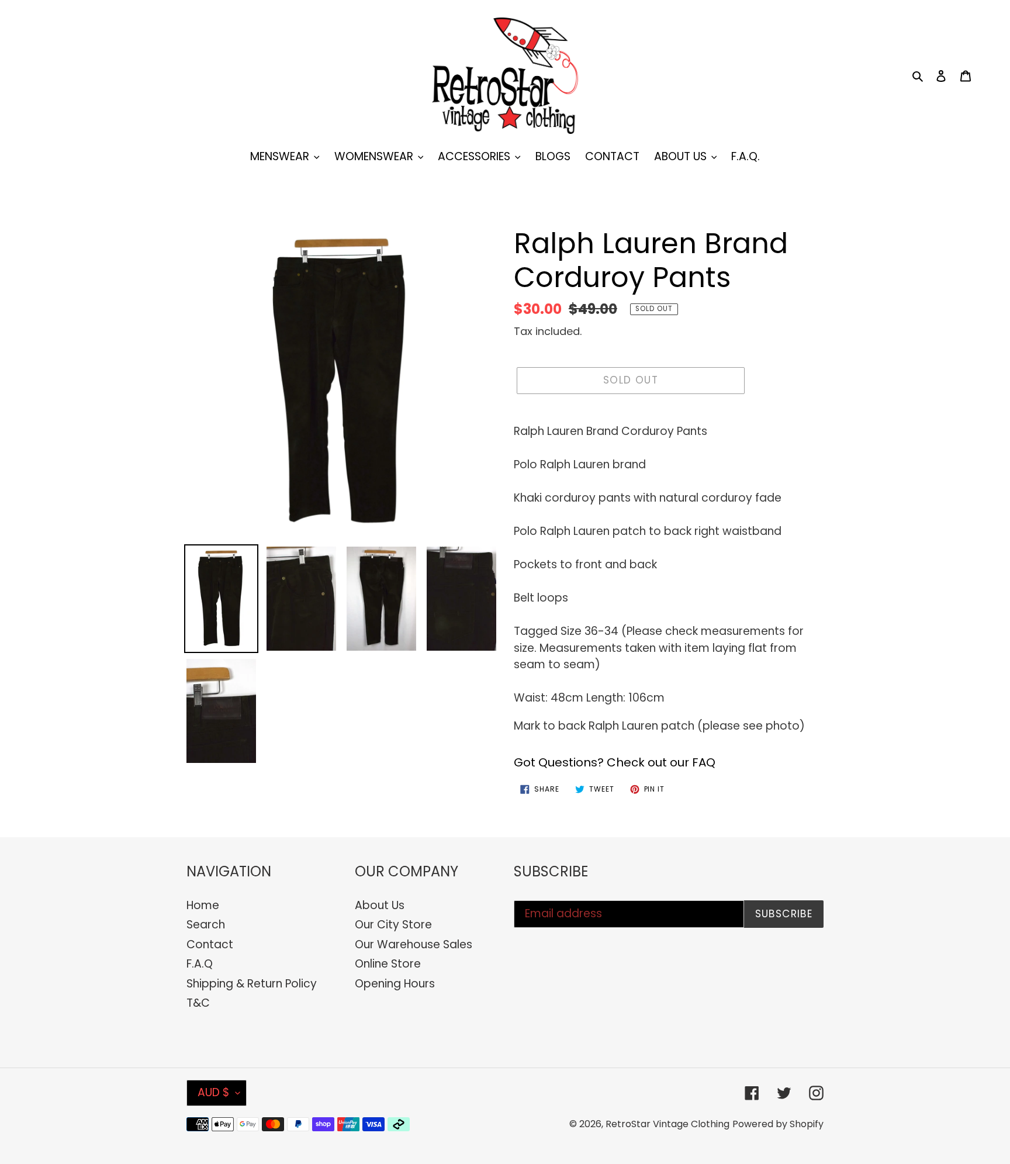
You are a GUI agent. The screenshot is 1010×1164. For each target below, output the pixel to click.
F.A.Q (199, 964)
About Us (379, 905)
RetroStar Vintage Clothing (667, 1124)
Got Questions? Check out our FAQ (614, 762)
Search (205, 924)
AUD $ (214, 1092)
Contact (209, 944)
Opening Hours (395, 984)
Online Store (388, 964)
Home (202, 905)
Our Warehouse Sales (413, 944)
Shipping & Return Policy (251, 984)
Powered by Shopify (778, 1124)
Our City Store (393, 924)
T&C (198, 1003)
